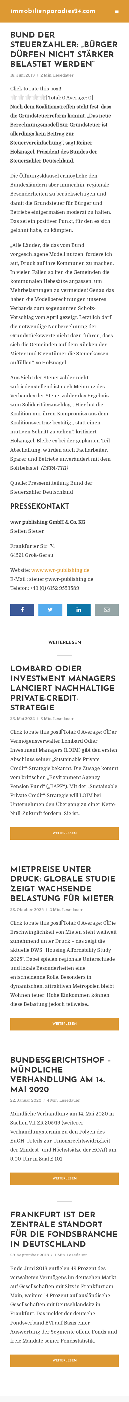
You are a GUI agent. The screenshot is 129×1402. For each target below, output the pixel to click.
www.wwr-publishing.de (60, 570)
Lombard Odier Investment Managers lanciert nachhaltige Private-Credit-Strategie (63, 688)
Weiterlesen (64, 833)
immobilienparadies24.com (52, 11)
